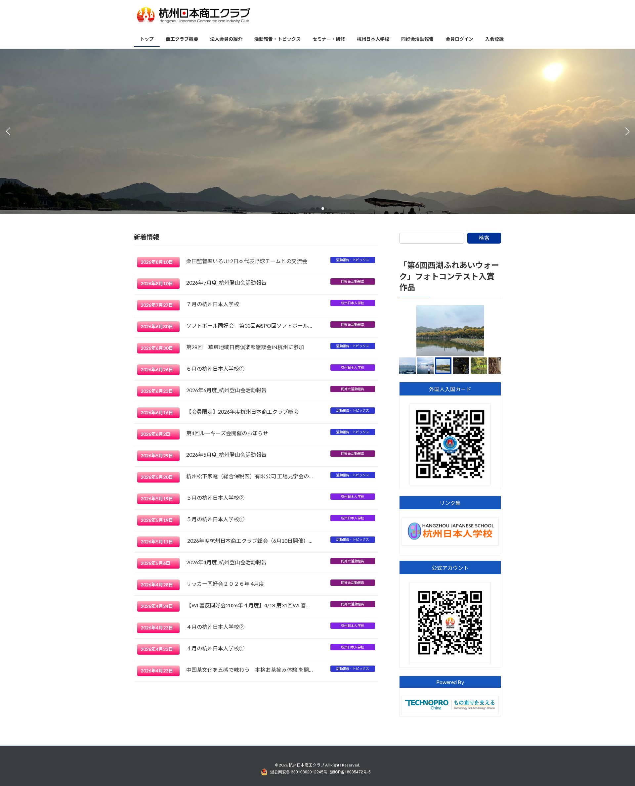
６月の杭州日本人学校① (215, 368)
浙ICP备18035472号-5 (350, 771)
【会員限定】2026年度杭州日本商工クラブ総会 (242, 411)
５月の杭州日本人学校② (215, 497)
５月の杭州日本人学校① (215, 519)
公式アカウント (450, 568)
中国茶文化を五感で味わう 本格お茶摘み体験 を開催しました (249, 670)
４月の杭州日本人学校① (215, 648)
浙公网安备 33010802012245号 (298, 771)
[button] (312, 208)
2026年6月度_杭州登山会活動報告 (226, 390)
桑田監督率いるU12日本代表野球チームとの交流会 (246, 261)
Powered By (450, 682)
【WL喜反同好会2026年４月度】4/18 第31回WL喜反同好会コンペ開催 (249, 605)
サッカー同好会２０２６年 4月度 (225, 583)
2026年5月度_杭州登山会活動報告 (226, 454)
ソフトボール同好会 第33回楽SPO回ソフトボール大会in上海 (249, 325)
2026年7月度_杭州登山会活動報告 (226, 282)
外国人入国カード (450, 389)
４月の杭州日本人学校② (215, 627)
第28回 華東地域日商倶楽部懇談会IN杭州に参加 (245, 347)
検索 (484, 238)
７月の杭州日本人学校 (212, 304)
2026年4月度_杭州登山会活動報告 (226, 562)
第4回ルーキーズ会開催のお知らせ (227, 433)
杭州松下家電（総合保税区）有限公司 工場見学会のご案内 (249, 476)
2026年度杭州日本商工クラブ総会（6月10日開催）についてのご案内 (249, 540)
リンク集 (450, 503)
